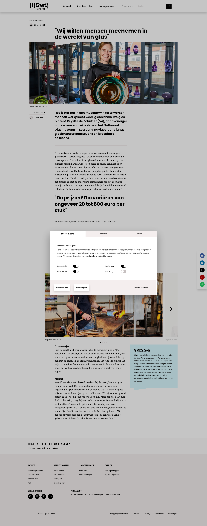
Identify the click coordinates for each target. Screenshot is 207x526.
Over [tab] (139, 233)
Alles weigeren (81, 288)
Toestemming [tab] (67, 233)
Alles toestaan (62, 288)
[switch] (123, 266)
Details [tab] (103, 233)
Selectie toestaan (141, 288)
